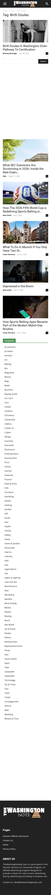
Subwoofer (10, 671)
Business (9, 389)
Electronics (10, 449)
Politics (8, 637)
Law (6, 564)
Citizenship (10, 419)
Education (9, 445)
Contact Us (8, 840)
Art (6, 359)
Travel (7, 697)
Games (8, 500)
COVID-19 (9, 428)
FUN (6, 488)
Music (7, 620)
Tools (7, 693)
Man (7, 590)
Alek (4, 176)
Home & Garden (12, 543)
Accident (9, 351)
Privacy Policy (9, 849)
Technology (10, 680)
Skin (6, 654)
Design (8, 436)
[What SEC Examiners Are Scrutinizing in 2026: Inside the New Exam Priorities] (25, 150)
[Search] (47, 4)
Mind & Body (11, 603)
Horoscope (10, 547)
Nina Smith (7, 215)
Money (8, 607)
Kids (7, 560)
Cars (7, 402)
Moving (8, 616)
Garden (8, 509)
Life (6, 573)
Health (8, 526)
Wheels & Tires (12, 718)
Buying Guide (11, 394)
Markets (8, 599)
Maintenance (11, 586)
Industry (8, 556)
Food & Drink (11, 483)
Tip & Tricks (10, 684)
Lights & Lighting (12, 577)
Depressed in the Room (18, 286)
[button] (4, 4)
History (8, 530)
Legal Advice (10, 569)
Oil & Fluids (10, 629)
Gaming (8, 505)
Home (5, 10)
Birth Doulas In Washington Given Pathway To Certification (25, 47)
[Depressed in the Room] (25, 271)
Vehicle (8, 705)
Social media (11, 658)
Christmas (9, 415)
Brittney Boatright (10, 53)
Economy (9, 441)
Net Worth (9, 624)
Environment (11, 458)
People (8, 633)
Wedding (9, 714)
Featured (9, 475)
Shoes (7, 650)
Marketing (9, 594)
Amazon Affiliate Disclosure (16, 836)
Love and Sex (11, 582)
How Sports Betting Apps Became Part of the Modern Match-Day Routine (25, 325)
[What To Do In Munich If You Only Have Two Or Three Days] (25, 232)
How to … (9, 552)
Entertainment (11, 453)
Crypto (8, 432)
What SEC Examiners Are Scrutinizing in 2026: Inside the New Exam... (23, 168)
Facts (7, 462)
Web (7, 710)
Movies (8, 611)
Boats (7, 385)
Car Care (9, 398)
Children (9, 411)
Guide (7, 517)
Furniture (9, 492)
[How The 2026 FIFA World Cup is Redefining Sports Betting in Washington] (25, 193)
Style (7, 667)
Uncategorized (11, 701)
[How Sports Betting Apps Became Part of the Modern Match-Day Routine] (25, 307)
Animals (8, 355)
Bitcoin (8, 377)
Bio (6, 368)
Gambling (9, 496)
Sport (7, 663)
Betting (8, 364)
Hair (6, 522)
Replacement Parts (13, 646)
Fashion (8, 471)
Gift (6, 513)
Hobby (8, 535)
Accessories (10, 347)
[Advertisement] (25, 102)
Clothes (8, 424)
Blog (7, 381)
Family (8, 466)
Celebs (8, 406)
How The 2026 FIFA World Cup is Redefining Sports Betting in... (24, 209)
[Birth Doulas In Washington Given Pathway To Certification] (25, 31)
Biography (9, 372)
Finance (8, 479)
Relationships (11, 641)
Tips (6, 688)
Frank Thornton (9, 254)
